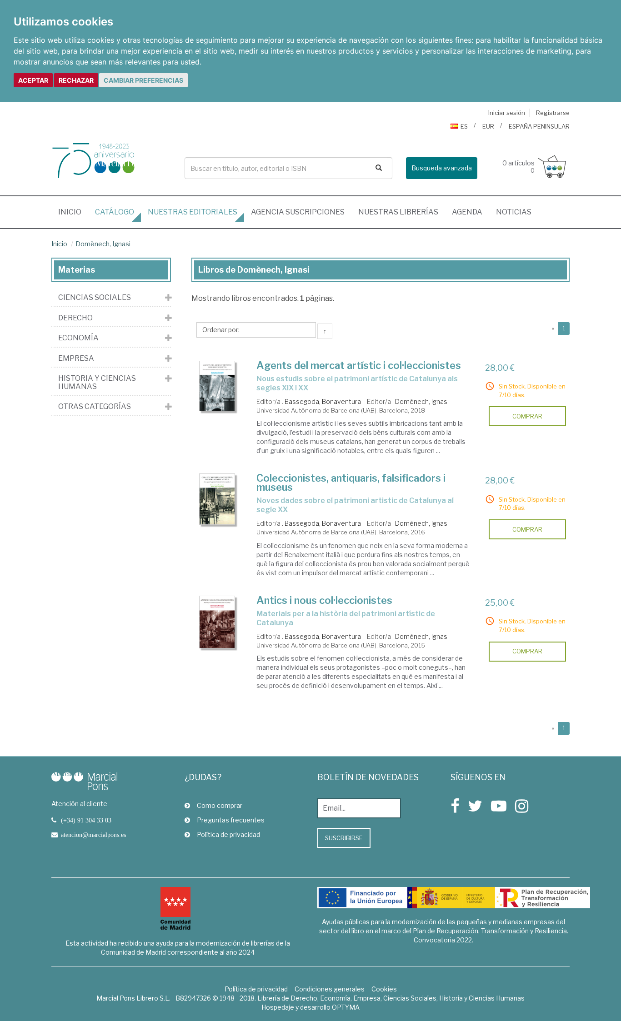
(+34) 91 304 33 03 (86, 820)
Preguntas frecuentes (231, 820)
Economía (78, 338)
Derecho (75, 318)
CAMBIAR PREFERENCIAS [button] (143, 80)
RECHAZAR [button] (76, 80)
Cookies (384, 989)
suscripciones (298, 212)
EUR (488, 126)
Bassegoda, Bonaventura (323, 401)
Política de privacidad (228, 834)
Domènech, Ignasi (102, 244)
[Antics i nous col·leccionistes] (217, 622)
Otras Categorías (94, 407)
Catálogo (114, 212)
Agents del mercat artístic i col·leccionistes (358, 365)
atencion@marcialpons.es (93, 835)
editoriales (192, 212)
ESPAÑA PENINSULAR (539, 126)
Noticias (513, 212)
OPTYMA (346, 1007)
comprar (527, 416)
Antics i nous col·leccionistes (324, 600)
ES (464, 126)
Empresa (76, 358)
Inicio (73, 211)
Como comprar (219, 805)
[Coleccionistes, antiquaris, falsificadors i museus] (217, 498)
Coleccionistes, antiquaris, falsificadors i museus (351, 482)
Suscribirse (344, 838)
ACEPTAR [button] (33, 80)
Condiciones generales (330, 989)
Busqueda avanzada (441, 168)
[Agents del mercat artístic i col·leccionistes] (217, 386)
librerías (398, 212)
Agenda (467, 212)
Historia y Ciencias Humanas (97, 382)
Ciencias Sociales (94, 298)
